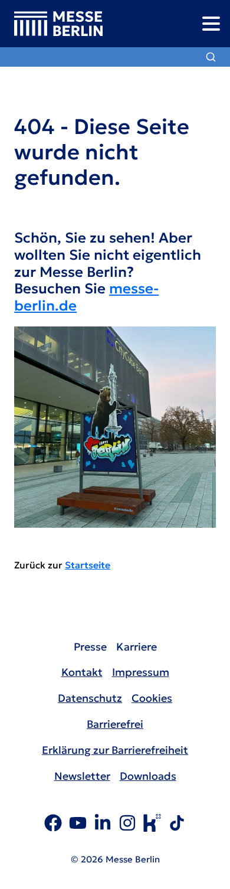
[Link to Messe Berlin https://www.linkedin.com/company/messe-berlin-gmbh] (102, 824)
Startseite (87, 565)
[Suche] (211, 57)
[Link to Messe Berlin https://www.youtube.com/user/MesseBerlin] (78, 824)
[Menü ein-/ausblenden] (211, 23)
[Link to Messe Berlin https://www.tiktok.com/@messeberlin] (177, 824)
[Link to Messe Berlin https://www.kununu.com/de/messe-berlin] (152, 824)
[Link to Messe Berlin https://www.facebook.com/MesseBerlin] (53, 824)
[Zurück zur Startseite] (51, 24)
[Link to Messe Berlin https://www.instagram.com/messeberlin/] (127, 824)
